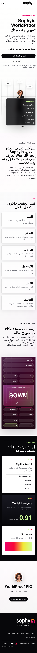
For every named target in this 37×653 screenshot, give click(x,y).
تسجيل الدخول (30, 637)
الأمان (22, 633)
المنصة (33, 633)
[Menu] (3, 4)
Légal (33, 643)
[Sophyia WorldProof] (24, 3)
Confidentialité (24, 643)
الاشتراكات (15, 633)
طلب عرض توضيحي (18, 61)
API (9, 633)
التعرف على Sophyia (18, 56)
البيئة (27, 633)
